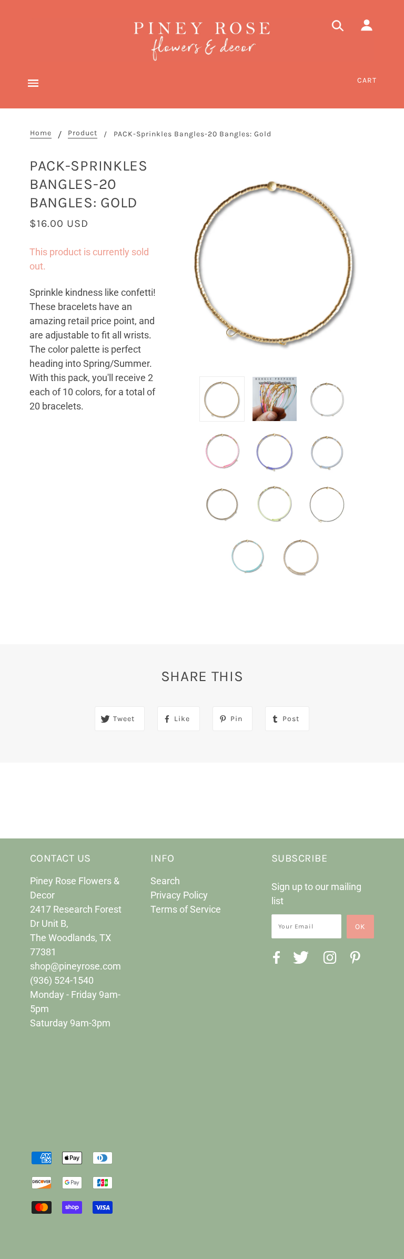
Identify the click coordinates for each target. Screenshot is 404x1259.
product (82, 133)
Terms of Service (185, 909)
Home (41, 133)
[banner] (202, 40)
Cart (367, 80)
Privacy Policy (179, 895)
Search (165, 880)
